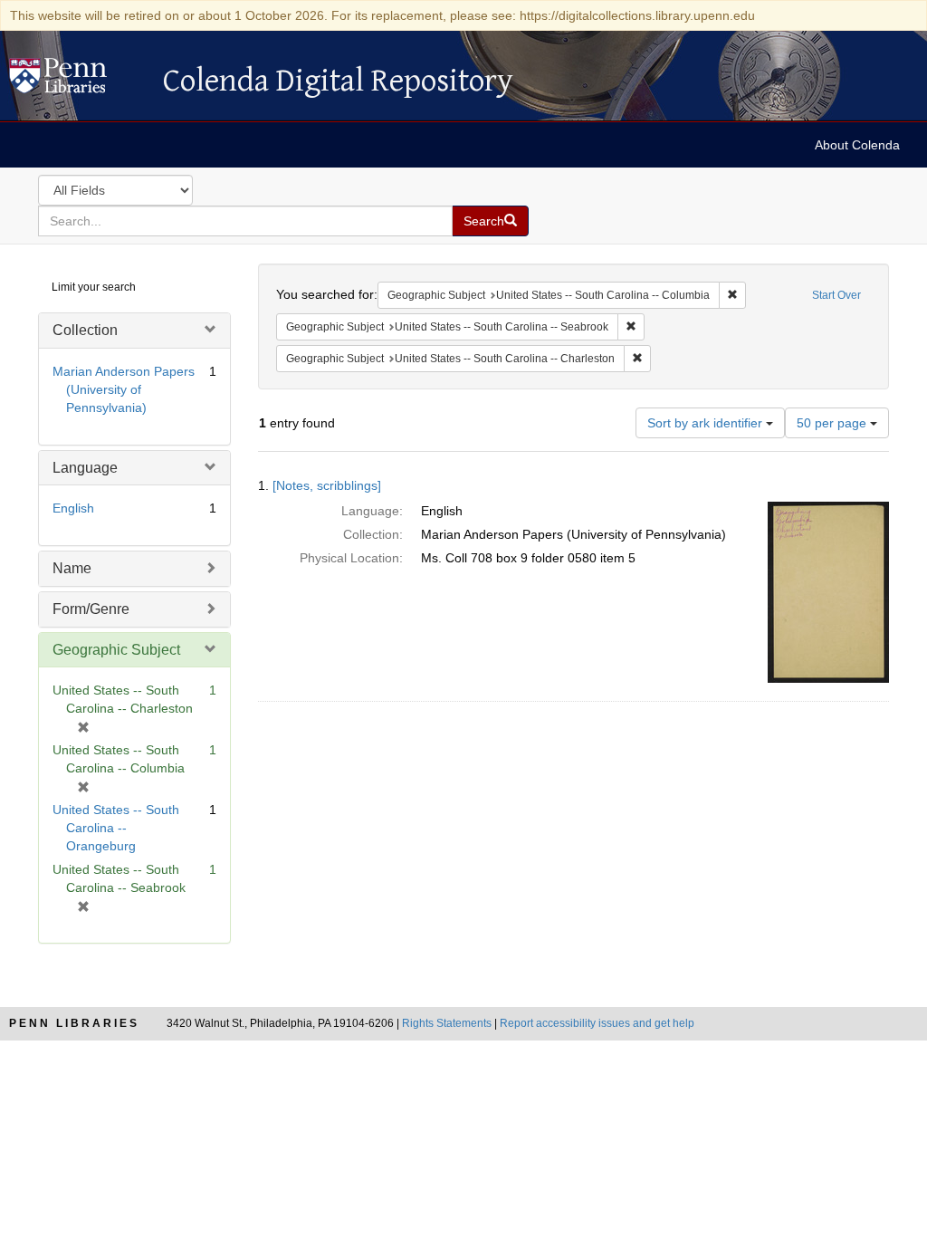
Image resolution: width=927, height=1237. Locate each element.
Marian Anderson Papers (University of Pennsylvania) (124, 389)
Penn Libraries (74, 1023)
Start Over (836, 295)
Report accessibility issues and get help (597, 1023)
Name (72, 568)
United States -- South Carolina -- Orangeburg (116, 827)
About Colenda (857, 145)
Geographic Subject (116, 649)
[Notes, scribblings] (326, 485)
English (73, 508)
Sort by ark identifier (706, 423)
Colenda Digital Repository (77, 80)
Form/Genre (91, 609)
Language (85, 467)
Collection (85, 330)
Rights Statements (447, 1023)
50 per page (833, 423)
